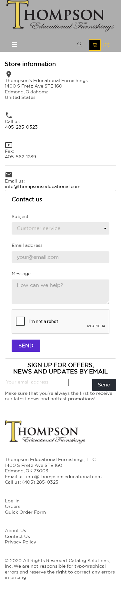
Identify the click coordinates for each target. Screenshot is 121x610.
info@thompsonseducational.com (42, 186)
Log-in (12, 501)
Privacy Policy (20, 542)
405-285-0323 (21, 127)
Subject (20, 217)
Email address (27, 245)
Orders (12, 506)
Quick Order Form (25, 512)
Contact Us (17, 536)
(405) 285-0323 (40, 482)
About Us (15, 531)
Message (21, 274)
